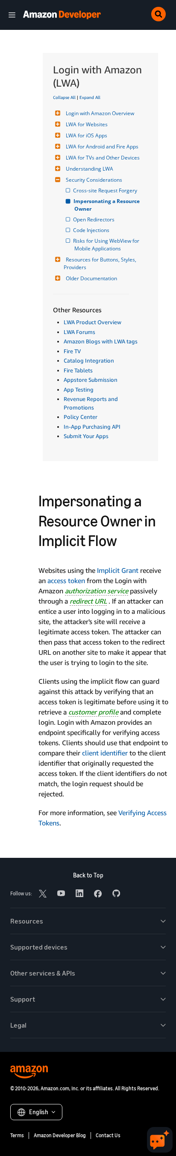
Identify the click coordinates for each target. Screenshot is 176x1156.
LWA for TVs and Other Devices (103, 157)
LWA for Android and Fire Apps (102, 146)
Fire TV (72, 351)
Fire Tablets (78, 370)
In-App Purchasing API (92, 426)
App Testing (79, 389)
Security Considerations (94, 179)
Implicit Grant (117, 570)
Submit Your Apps (86, 436)
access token (66, 580)
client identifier (105, 753)
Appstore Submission (90, 379)
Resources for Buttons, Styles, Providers (101, 263)
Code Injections (91, 230)
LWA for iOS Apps (86, 135)
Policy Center (80, 416)
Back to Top (88, 875)
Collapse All (64, 97)
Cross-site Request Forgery (105, 190)
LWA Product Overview (92, 322)
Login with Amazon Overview (100, 113)
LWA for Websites (87, 124)
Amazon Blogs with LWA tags (101, 341)
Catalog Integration (89, 360)
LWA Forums (79, 331)
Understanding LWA (89, 168)
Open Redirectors (94, 219)
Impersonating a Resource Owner (107, 205)
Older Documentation (91, 278)
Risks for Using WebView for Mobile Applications (107, 244)
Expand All (89, 97)
